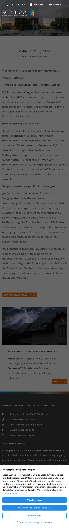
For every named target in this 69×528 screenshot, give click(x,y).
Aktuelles (38, 5)
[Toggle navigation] (62, 12)
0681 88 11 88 (17, 5)
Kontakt (56, 5)
